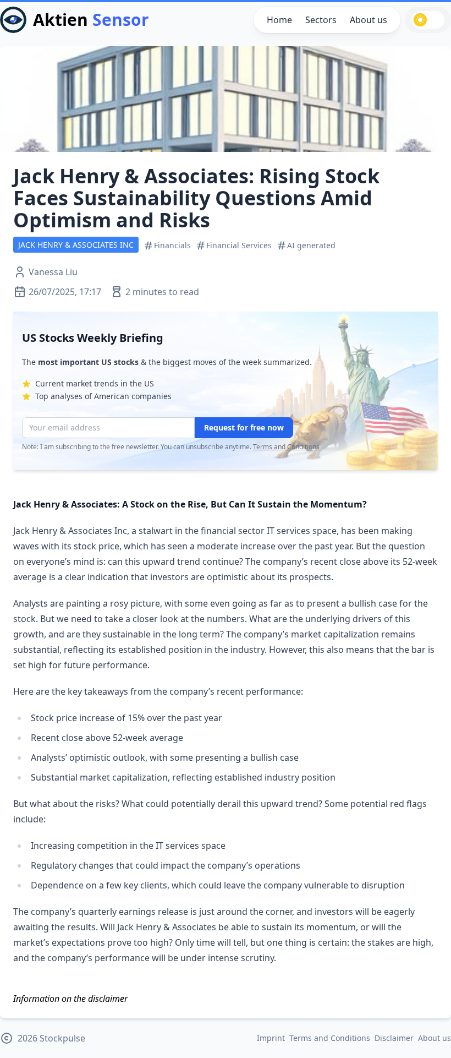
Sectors (321, 20)
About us (368, 20)
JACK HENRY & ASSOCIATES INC (76, 244)
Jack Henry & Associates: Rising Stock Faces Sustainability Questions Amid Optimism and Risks (196, 197)
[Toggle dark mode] (428, 20)
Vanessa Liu (53, 272)
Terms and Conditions (286, 446)
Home (279, 20)
